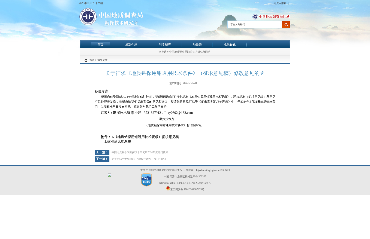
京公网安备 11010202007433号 (187, 189)
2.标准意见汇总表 (117, 141)
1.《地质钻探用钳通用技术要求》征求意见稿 (145, 137)
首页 (100, 44)
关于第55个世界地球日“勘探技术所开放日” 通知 (139, 158)
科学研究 (165, 44)
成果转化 (230, 44)
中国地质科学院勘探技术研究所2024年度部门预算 (140, 152)
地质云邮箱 (280, 3)
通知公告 (102, 60)
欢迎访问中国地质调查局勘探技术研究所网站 (184, 51)
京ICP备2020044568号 (198, 182)
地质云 (197, 44)
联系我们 (224, 170)
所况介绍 (131, 44)
